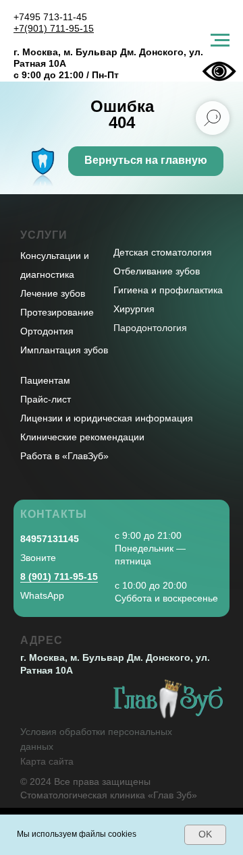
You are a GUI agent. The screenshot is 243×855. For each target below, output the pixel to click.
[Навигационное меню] (220, 40)
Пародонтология (150, 327)
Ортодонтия (47, 331)
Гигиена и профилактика (168, 290)
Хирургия (134, 308)
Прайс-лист (45, 399)
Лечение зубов (52, 293)
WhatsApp (42, 595)
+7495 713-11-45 (50, 16)
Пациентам (45, 380)
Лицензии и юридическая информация (106, 418)
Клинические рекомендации (82, 437)
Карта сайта (47, 761)
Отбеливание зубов (156, 271)
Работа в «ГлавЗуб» (64, 455)
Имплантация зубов (64, 350)
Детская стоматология (162, 252)
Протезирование (57, 312)
